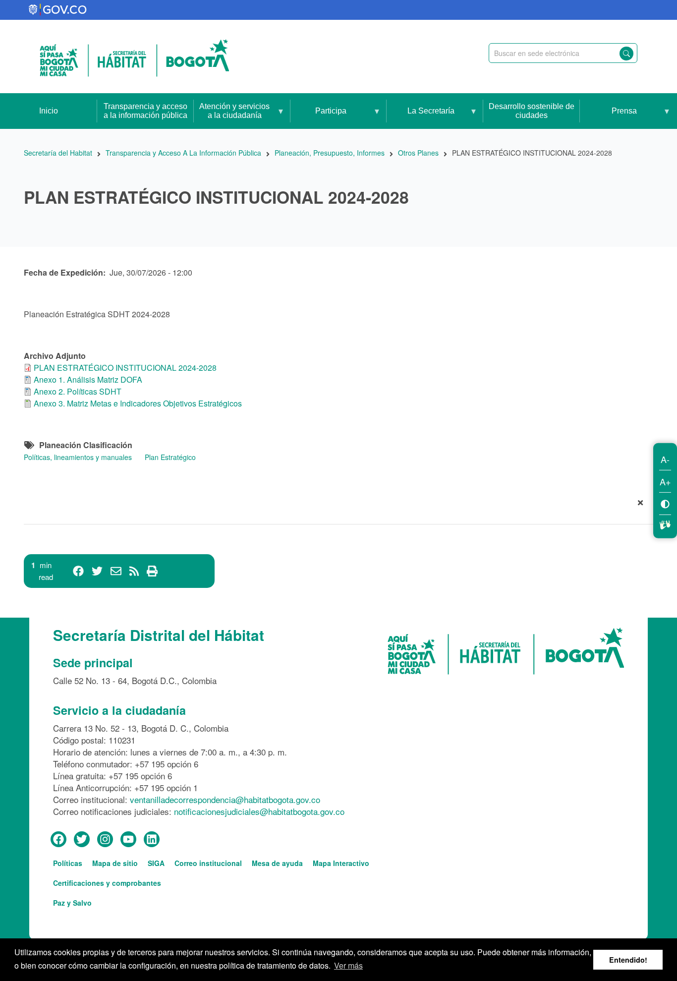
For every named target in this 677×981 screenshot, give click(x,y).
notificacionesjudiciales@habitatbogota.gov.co (259, 811)
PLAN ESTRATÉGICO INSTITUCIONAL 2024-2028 (125, 367)
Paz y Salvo (72, 903)
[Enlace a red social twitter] (82, 839)
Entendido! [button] (628, 960)
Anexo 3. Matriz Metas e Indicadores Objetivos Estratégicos (138, 403)
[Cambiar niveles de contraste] (665, 503)
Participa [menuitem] (318, 118)
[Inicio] (134, 56)
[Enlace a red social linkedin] (152, 839)
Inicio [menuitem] (48, 111)
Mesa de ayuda (277, 863)
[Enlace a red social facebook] (58, 839)
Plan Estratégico (170, 457)
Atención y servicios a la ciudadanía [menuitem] (232, 115)
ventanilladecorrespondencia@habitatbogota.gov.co (225, 799)
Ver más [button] (348, 965)
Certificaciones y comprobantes (107, 883)
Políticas (67, 863)
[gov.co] (58, 10)
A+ (665, 480)
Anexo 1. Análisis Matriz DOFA (88, 379)
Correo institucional (208, 863)
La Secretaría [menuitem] (420, 118)
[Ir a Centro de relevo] (665, 523)
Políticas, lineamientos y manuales (78, 457)
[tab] (338, 504)
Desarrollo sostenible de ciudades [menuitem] (531, 110)
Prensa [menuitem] (608, 118)
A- (665, 458)
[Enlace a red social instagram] (105, 839)
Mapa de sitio (115, 863)
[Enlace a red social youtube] (128, 839)
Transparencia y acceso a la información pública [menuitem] (145, 110)
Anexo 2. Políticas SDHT (77, 391)
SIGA (156, 863)
